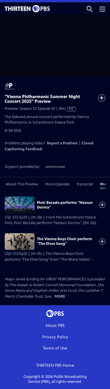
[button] (89, 8)
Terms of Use (55, 348)
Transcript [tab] (85, 184)
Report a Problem (62, 143)
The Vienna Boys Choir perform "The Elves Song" (64, 241)
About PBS (55, 325)
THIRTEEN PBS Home (55, 365)
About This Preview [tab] (22, 184)
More (60, 296)
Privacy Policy (55, 337)
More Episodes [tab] (57, 184)
